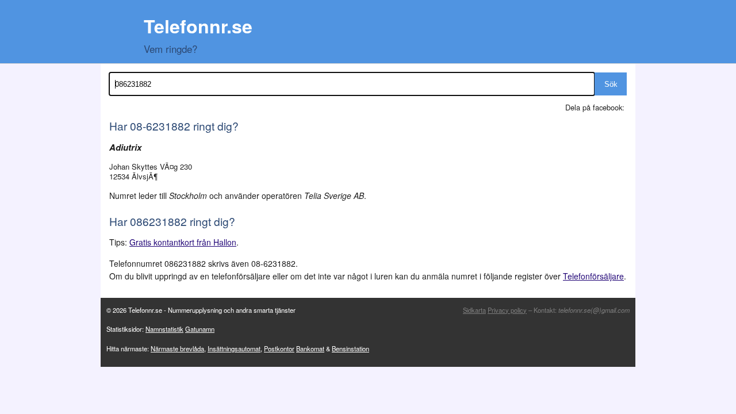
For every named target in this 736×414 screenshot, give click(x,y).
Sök (611, 84)
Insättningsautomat (234, 348)
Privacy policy (507, 310)
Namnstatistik (164, 329)
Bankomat (310, 348)
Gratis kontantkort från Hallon (182, 242)
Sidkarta (474, 310)
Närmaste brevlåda (177, 348)
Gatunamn (199, 329)
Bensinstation (350, 348)
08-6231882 (160, 125)
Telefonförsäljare (593, 276)
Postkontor (279, 348)
